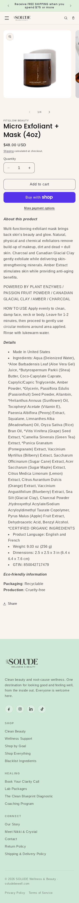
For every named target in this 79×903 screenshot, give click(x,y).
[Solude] (22, 18)
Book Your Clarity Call (22, 781)
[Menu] (7, 18)
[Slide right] (49, 112)
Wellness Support (18, 738)
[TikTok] (42, 709)
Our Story (12, 824)
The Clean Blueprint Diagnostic (29, 796)
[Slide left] (29, 112)
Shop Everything (18, 753)
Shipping (9, 151)
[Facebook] (9, 709)
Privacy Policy (15, 892)
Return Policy (15, 846)
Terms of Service (41, 892)
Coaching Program (19, 803)
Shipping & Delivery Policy (25, 854)
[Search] (65, 18)
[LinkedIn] (31, 709)
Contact (11, 839)
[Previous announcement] (8, 6)
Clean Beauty (15, 731)
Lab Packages (16, 789)
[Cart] (73, 18)
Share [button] (12, 603)
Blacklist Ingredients (20, 761)
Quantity (10, 158)
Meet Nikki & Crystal (21, 832)
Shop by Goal (15, 746)
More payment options (39, 208)
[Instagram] (20, 709)
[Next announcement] (70, 6)
